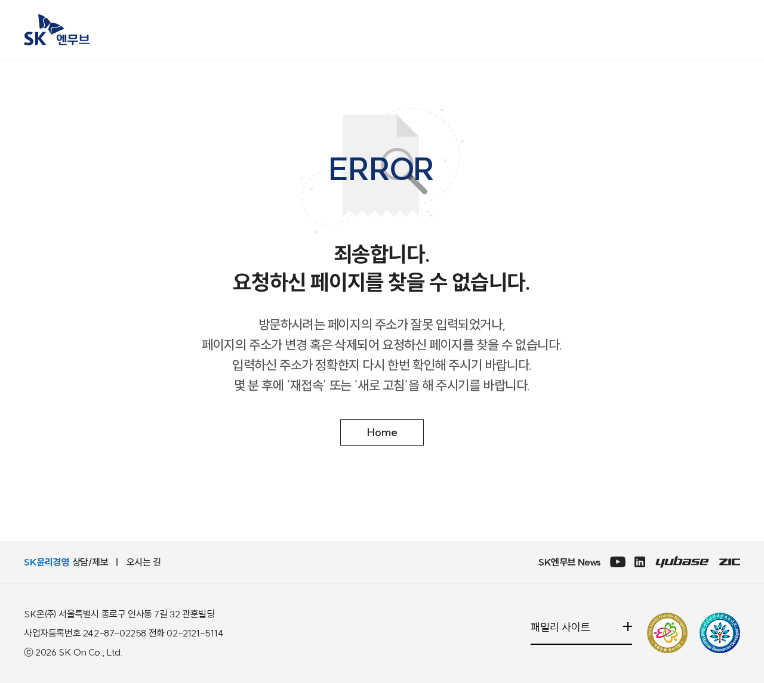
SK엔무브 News (569, 562)
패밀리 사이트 (565, 633)
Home (382, 432)
